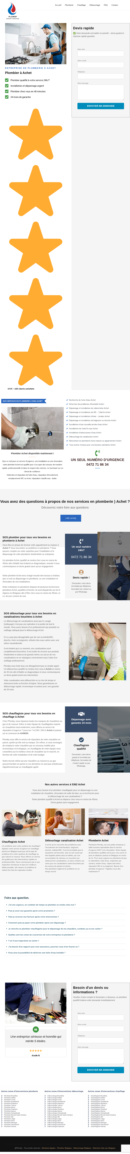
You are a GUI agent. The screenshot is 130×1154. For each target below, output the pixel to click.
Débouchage (95, 5)
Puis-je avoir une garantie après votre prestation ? (31, 911)
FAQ (106, 5)
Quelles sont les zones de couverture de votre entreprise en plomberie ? (41, 935)
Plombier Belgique (64, 1148)
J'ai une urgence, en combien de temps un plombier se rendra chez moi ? (42, 905)
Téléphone (81, 72)
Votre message (82, 83)
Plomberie (69, 5)
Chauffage (81, 5)
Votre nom (81, 49)
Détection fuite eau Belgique (104, 1148)
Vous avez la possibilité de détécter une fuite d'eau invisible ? (36, 953)
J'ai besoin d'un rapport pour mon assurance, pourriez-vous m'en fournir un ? (43, 947)
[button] (65, 905)
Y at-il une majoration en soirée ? (23, 941)
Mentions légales (48, 1148)
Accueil (58, 5)
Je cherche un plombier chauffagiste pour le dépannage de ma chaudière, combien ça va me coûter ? (55, 929)
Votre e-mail (81, 61)
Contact (114, 5)
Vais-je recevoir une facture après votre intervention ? (33, 917)
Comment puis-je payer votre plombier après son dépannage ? (37, 923)
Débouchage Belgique (82, 1148)
